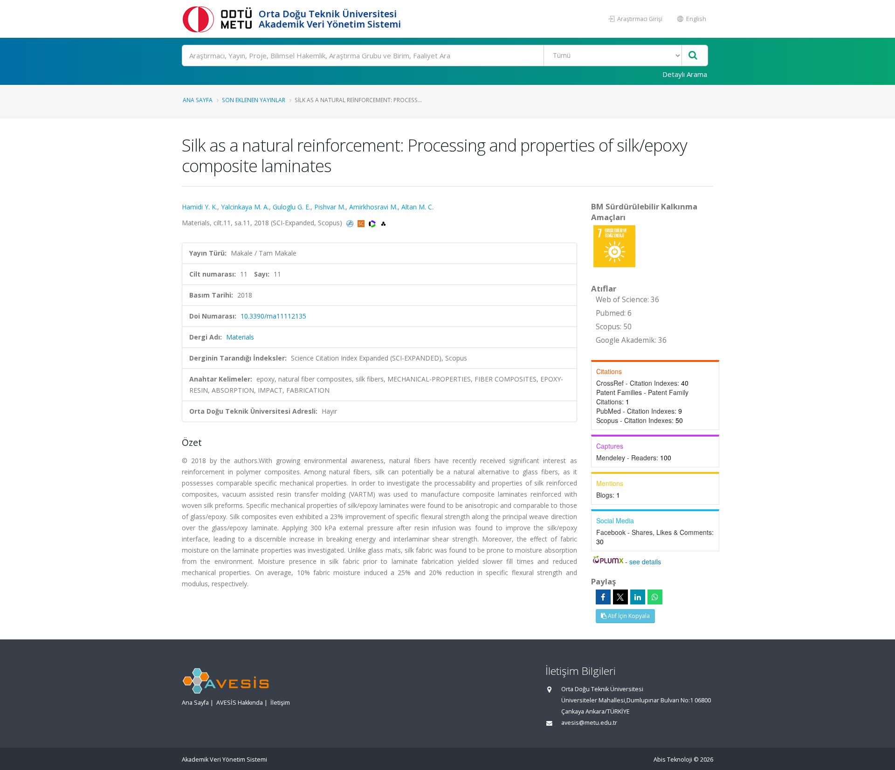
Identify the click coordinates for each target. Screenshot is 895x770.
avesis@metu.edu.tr (589, 723)
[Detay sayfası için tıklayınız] (614, 245)
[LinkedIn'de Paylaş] (637, 597)
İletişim (280, 703)
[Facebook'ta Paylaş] (603, 597)
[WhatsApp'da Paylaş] (654, 597)
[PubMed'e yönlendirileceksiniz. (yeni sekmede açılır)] (350, 222)
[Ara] (692, 55)
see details (645, 561)
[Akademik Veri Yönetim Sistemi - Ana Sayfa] (219, 19)
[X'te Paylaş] (620, 597)
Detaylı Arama (684, 74)
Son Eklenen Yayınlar (253, 100)
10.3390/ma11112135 (273, 316)
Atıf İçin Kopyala (628, 616)
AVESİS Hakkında (239, 703)
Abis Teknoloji (673, 759)
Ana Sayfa (198, 100)
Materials (240, 337)
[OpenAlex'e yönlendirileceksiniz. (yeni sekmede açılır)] (383, 222)
